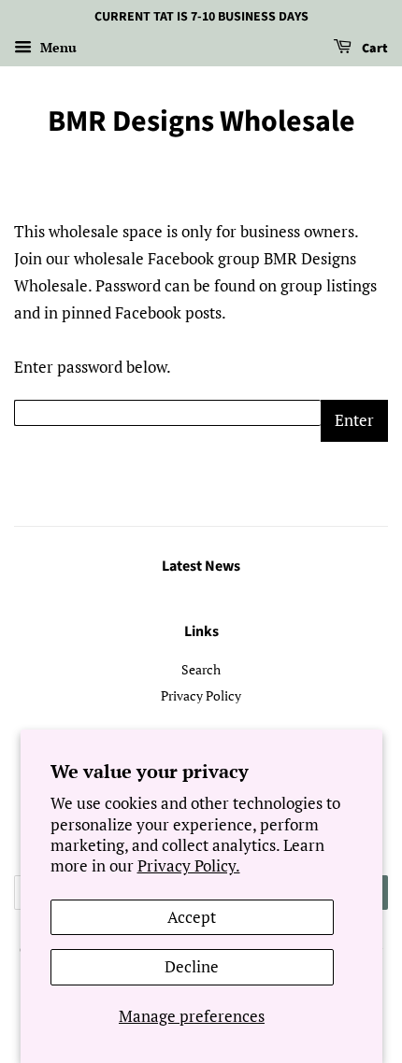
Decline (192, 966)
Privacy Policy (201, 695)
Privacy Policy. (188, 865)
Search (201, 669)
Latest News (201, 566)
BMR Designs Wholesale (201, 121)
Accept (191, 917)
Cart (373, 48)
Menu (56, 47)
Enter (354, 420)
